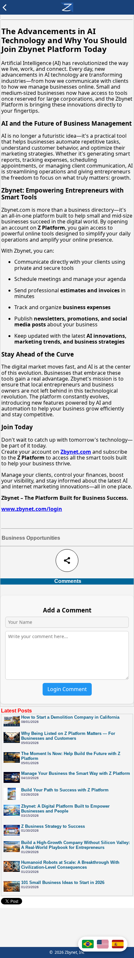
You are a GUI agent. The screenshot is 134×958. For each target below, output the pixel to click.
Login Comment (67, 689)
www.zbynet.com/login (31, 508)
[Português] (88, 944)
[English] (103, 944)
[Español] (118, 944)
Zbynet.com (75, 451)
